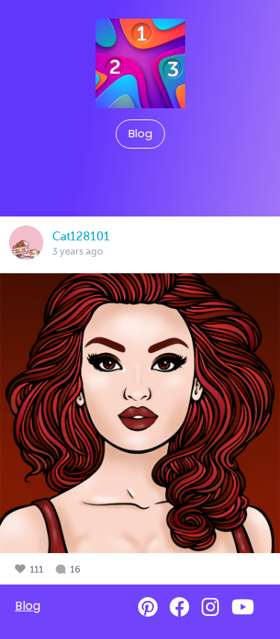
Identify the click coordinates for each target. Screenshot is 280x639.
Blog (140, 133)
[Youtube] (242, 607)
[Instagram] (211, 607)
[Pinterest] (148, 607)
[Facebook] (179, 607)
